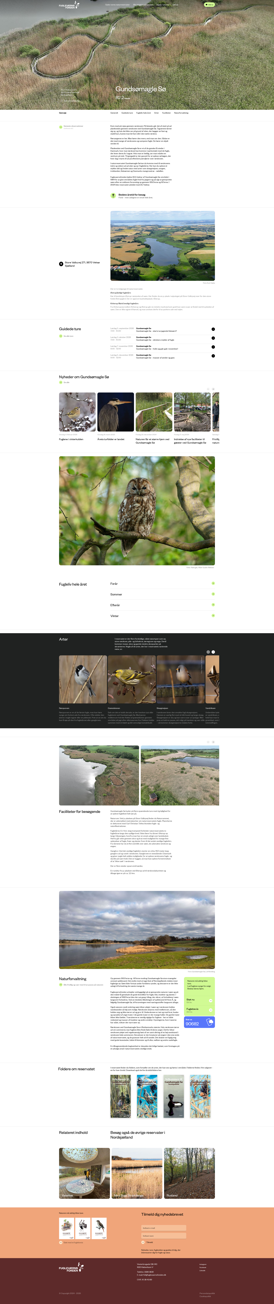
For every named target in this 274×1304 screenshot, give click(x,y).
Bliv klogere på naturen (143, 4)
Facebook (203, 1267)
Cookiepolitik (205, 1296)
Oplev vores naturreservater (117, 4)
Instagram (203, 1264)
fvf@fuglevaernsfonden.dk (154, 1274)
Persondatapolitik (207, 1293)
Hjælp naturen (163, 4)
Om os (175, 4)
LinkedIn (202, 1270)
